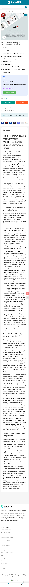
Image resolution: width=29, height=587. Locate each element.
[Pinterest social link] (10, 111)
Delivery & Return (5, 560)
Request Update (5, 543)
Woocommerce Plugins (7, 537)
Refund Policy (4, 563)
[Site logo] (14, 2)
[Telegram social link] (13, 111)
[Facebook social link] (6, 111)
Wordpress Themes (6, 529)
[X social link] (8, 111)
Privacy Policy (4, 558)
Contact (3, 568)
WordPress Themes (11, 12)
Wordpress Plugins (6, 532)
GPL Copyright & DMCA (7, 553)
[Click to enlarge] (4, 37)
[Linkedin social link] (11, 111)
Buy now (22, 102)
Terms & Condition (6, 566)
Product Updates (5, 545)
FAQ (2, 555)
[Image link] (6, 506)
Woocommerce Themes (7, 535)
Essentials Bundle (5, 540)
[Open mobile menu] (1, 2)
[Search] (26, 7)
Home (2, 12)
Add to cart (8, 102)
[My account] (27, 2)
